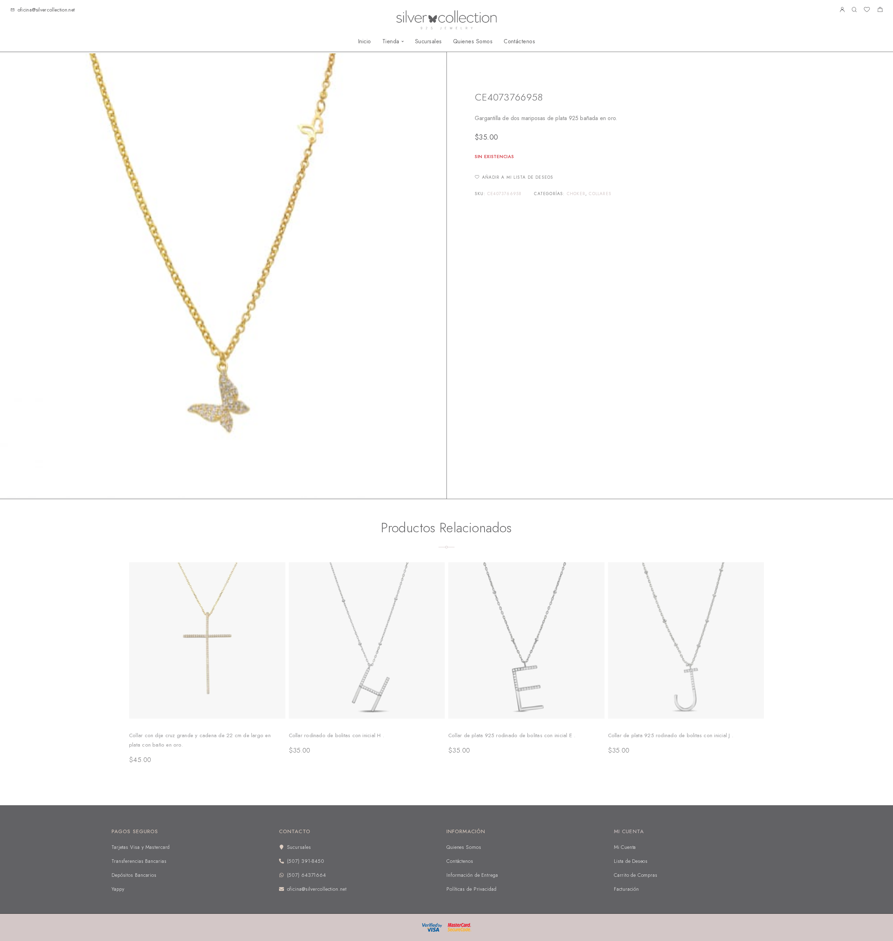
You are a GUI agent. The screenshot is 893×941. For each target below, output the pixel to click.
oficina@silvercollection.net (46, 9)
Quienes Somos (473, 41)
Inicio (364, 41)
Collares (503, 75)
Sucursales (428, 41)
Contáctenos (519, 41)
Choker (576, 194)
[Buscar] (854, 10)
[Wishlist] (867, 10)
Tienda (390, 41)
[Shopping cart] (880, 10)
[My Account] (842, 10)
